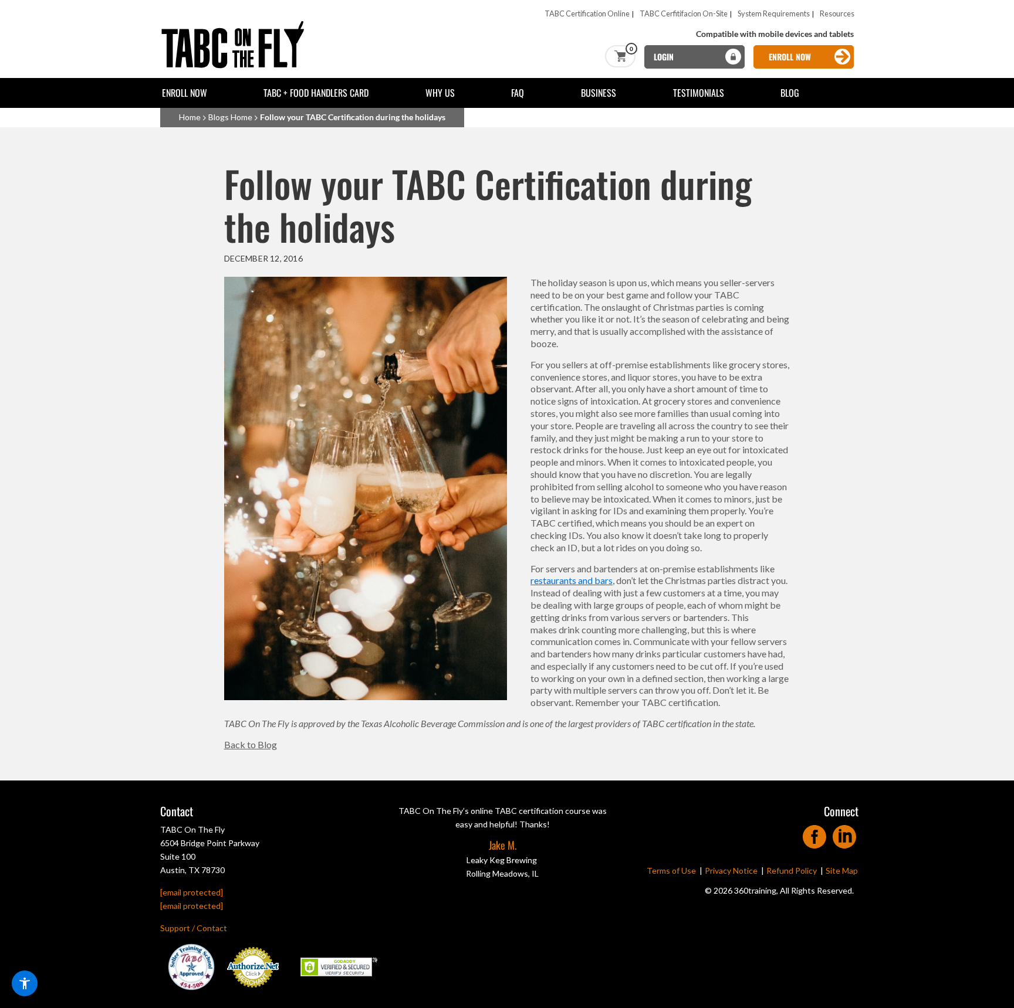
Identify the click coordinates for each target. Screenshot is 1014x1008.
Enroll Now (184, 93)
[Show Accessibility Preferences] (25, 983)
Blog (789, 93)
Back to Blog (250, 744)
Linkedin (844, 833)
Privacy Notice (731, 870)
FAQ (517, 93)
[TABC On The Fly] (236, 24)
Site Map (842, 870)
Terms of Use (671, 870)
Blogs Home (230, 117)
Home (190, 117)
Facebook (814, 833)
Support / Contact (193, 928)
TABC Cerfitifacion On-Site (684, 13)
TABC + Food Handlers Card (316, 93)
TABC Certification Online (587, 13)
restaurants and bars (571, 580)
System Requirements (774, 13)
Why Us (440, 93)
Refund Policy (791, 870)
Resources (837, 13)
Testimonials (698, 93)
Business (598, 93)
